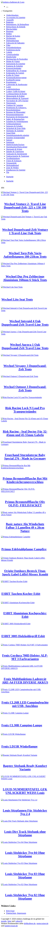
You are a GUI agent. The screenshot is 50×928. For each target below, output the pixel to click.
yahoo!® (18, 921)
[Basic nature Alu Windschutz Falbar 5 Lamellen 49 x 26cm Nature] (25, 515)
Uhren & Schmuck (13, 161)
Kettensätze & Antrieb (15, 73)
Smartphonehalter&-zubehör (17, 135)
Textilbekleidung (13, 158)
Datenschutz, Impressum (16, 913)
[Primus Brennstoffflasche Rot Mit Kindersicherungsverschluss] (25, 468)
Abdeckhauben (12, 15)
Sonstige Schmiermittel (15, 138)
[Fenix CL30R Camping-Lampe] (15, 713)
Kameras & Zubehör (14, 66)
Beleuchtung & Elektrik (15, 27)
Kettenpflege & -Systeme (16, 71)
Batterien (9, 22)
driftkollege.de (30, 923)
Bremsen (9, 31)
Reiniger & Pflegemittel (15, 112)
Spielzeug (10, 142)
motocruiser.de (42, 923)
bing (9, 921)
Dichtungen (11, 38)
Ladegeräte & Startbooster (16, 84)
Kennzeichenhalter (13, 68)
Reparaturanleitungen (14, 114)
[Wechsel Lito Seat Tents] (12, 287)
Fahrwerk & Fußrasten (15, 43)
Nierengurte (11, 103)
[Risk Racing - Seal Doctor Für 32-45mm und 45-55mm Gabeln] (25, 421)
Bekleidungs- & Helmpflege (17, 24)
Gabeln (9, 52)
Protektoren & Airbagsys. (16, 108)
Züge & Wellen (12, 168)
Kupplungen (11, 82)
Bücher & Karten (13, 36)
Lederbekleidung (13, 89)
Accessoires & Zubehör (15, 17)
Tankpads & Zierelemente (16, 154)
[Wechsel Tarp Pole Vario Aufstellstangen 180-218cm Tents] (25, 242)
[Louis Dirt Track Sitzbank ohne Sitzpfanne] (19, 821)
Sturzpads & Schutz (14, 149)
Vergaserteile (11, 163)
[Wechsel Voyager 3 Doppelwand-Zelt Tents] (19, 355)
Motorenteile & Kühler (15, 96)
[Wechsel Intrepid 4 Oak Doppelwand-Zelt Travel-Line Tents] (25, 310)
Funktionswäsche (13, 50)
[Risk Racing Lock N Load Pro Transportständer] (21, 397)
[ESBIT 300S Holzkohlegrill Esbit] (15, 624)
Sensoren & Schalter (14, 126)
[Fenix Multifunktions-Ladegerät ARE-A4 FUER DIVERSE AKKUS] (25, 668)
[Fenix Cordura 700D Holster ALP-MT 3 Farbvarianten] (24, 645)
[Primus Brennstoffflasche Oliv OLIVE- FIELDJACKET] (25, 491)
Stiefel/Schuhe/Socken (15, 144)
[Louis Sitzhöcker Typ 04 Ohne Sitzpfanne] (19, 842)
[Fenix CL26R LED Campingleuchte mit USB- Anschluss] (25, 692)
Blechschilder (11, 29)
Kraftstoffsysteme (13, 80)
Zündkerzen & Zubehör (15, 170)
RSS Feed (10, 911)
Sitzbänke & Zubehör (15, 131)
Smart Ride (10, 133)
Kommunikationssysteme (16, 77)
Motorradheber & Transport (17, 98)
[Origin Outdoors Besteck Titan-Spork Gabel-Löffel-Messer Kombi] (25, 560)
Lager (8, 87)
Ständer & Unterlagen (15, 151)
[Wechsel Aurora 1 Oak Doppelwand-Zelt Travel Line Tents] (25, 334)
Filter (8, 45)
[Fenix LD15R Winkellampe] (13, 734)
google (4, 921)
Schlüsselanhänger (13, 124)
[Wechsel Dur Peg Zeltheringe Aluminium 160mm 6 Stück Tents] (25, 266)
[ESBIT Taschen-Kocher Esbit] (14, 581)
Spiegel (9, 140)
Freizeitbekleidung (13, 47)
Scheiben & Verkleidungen (17, 121)
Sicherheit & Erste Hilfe (16, 128)
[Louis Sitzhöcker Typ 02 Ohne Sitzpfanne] (19, 884)
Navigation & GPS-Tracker (17, 101)
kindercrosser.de (11, 926)
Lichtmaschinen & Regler (16, 94)
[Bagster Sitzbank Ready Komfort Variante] (19, 755)
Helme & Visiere (13, 61)
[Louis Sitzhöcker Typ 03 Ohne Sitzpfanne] (19, 863)
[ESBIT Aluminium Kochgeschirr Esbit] (17, 603)
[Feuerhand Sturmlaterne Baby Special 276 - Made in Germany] (25, 444)
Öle (7, 172)
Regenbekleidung (13, 110)
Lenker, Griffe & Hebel (15, 91)
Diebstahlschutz (12, 41)
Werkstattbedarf (12, 165)
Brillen (9, 34)
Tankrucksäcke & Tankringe (17, 156)
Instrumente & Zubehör (15, 64)
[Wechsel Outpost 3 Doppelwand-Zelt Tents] (19, 376)
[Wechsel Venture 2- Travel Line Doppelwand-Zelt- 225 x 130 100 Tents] (25, 195)
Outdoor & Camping (14, 105)
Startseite (9, 177)
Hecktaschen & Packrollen (17, 59)
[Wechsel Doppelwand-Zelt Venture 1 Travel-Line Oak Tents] (25, 219)
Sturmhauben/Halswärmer (16, 147)
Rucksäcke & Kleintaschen (17, 117)
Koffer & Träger (12, 75)
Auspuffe (10, 20)
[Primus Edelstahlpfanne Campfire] (15, 537)
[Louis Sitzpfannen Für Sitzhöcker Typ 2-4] (19, 800)
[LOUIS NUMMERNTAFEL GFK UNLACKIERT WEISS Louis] (25, 779)
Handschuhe (11, 57)
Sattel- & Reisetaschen (15, 119)
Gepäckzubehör (12, 54)
